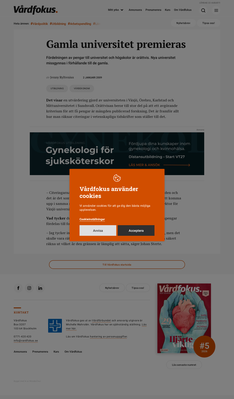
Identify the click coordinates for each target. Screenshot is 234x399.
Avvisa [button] (98, 230)
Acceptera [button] (136, 230)
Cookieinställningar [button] (92, 219)
